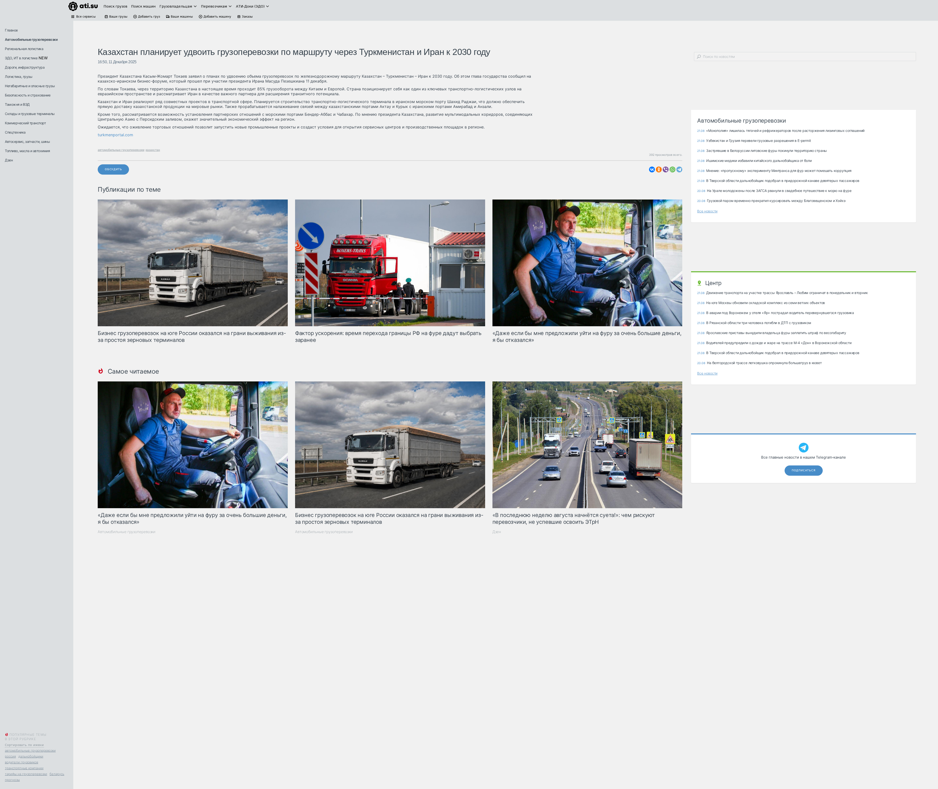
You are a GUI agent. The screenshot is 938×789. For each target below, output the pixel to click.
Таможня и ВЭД (17, 104)
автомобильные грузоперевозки (30, 750)
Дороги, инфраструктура (24, 67)
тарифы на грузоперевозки (26, 774)
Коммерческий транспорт (25, 123)
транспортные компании (24, 768)
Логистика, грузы (18, 76)
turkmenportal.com (115, 134)
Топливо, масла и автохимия (27, 151)
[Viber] (666, 169)
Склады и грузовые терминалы (30, 114)
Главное (11, 30)
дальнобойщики (30, 756)
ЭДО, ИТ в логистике (21, 58)
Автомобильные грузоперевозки (31, 39)
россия (10, 756)
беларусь (57, 774)
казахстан (153, 150)
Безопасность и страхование (27, 95)
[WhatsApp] (672, 169)
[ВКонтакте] (652, 169)
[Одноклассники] (659, 169)
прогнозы (12, 780)
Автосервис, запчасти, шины (27, 141)
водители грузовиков (21, 762)
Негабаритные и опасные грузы (30, 86)
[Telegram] (679, 169)
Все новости (707, 211)
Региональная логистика (24, 49)
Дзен (9, 160)
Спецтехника (15, 132)
